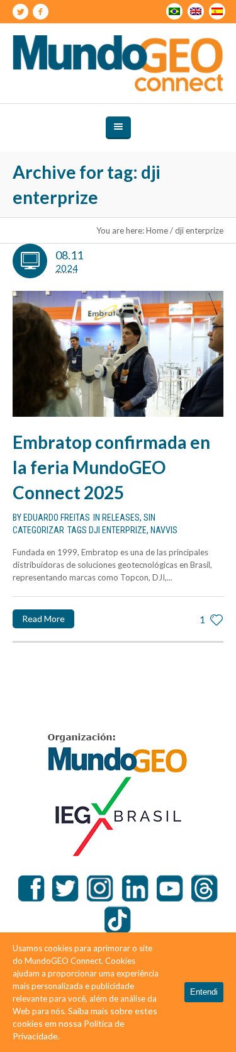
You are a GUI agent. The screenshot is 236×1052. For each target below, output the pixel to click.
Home (157, 230)
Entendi (204, 992)
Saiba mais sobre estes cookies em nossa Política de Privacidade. (85, 1023)
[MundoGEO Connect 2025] (118, 63)
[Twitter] (20, 12)
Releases (121, 517)
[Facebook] (40, 12)
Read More (43, 618)
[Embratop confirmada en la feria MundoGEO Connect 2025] (118, 354)
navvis (163, 530)
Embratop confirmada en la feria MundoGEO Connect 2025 (111, 467)
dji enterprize (118, 530)
